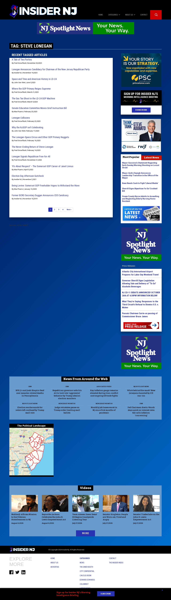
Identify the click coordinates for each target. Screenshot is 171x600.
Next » (69, 210)
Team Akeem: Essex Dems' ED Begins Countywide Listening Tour (84, 517)
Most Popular (131, 157)
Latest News (151, 157)
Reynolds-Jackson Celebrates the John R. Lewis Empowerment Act (54, 517)
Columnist (84, 584)
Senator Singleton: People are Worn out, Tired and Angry (115, 517)
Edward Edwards (87, 580)
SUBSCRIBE (141, 110)
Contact (112, 558)
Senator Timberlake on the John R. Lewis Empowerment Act (146, 517)
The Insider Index (116, 563)
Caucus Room (85, 575)
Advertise (54, 567)
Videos (85, 488)
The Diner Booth (86, 567)
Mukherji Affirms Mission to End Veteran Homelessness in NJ (24, 517)
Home (52, 558)
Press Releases (128, 266)
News (82, 563)
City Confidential (87, 571)
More (85, 533)
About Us (54, 563)
